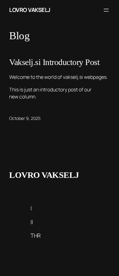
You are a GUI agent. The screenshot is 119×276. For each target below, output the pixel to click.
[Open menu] (106, 10)
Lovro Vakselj (29, 9)
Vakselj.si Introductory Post (54, 62)
